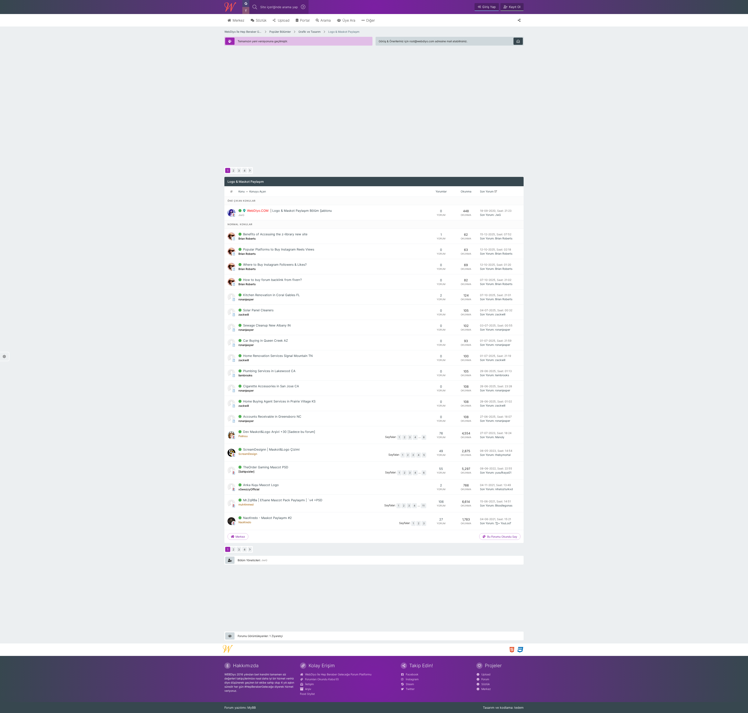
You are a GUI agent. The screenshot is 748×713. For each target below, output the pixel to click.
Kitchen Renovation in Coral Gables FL (271, 295)
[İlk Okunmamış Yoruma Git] (240, 210)
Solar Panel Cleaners (258, 310)
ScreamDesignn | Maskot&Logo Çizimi (271, 449)
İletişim (309, 684)
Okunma (466, 191)
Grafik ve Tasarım (309, 31)
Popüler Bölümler (280, 31)
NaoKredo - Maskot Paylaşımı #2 (267, 518)
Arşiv (308, 689)
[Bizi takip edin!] (519, 20)
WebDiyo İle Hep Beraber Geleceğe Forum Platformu (243, 31)
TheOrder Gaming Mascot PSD (265, 467)
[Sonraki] (250, 170)
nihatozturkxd (504, 489)
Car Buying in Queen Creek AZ (265, 340)
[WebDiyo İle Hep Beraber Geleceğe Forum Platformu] (230, 7)
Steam (410, 684)
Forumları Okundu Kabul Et (322, 679)
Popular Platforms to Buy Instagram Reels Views (278, 249)
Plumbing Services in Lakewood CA (269, 371)
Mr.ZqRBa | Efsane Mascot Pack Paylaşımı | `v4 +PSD (282, 500)
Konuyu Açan (257, 191)
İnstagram (412, 679)
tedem (519, 707)
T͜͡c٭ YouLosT (503, 523)
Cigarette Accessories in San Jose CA (271, 386)
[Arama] (254, 7)
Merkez (486, 689)
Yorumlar (441, 191)
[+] (495, 191)
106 (441, 502)
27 (441, 519)
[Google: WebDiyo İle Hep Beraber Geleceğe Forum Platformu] (245, 3)
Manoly (499, 437)
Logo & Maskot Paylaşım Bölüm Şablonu (302, 211)
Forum (485, 679)
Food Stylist (307, 693)
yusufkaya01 (503, 472)
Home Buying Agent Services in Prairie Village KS (279, 401)
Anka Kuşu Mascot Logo (261, 485)
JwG (498, 214)
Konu (241, 191)
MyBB (251, 707)
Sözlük (485, 684)
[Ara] (303, 7)
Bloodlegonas (503, 505)
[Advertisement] (341, 76)
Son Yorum (487, 191)
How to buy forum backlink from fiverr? (272, 280)
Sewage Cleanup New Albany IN (267, 325)
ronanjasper (502, 329)
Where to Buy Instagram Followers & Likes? (275, 264)
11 (423, 505)
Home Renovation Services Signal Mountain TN (278, 356)
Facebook (412, 674)
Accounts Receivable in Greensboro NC (272, 416)
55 (441, 469)
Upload (485, 674)
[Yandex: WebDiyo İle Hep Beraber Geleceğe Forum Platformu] (245, 10)
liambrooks (502, 375)
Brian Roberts (503, 238)
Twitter (410, 689)
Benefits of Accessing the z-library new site (275, 234)
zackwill (500, 314)
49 (441, 451)
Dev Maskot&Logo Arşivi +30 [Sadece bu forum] (279, 432)
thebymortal (503, 454)
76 (441, 433)
